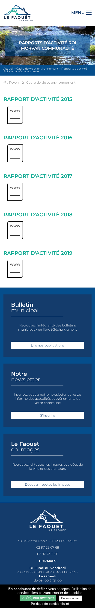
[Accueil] (18, 20)
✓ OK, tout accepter (38, 598)
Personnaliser (70, 598)
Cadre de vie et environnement (51, 82)
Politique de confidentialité (50, 603)
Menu (78, 13)
